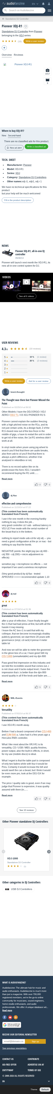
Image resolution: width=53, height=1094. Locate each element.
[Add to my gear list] (26, 26)
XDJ (21, 35)
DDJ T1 (14, 415)
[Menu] (49, 10)
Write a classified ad (36, 146)
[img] (9, 41)
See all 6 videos (26, 296)
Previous (3, 851)
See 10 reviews (26, 810)
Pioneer (38, 31)
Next (49, 851)
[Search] (6, 10)
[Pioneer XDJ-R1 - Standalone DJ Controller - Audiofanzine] (13, 3)
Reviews (18, 55)
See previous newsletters (14, 1048)
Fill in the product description (17, 200)
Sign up (35, 1041)
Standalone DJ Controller (15, 31)
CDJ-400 (46, 731)
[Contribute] (4, 47)
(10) (20, 41)
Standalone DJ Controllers (32, 177)
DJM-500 (11, 734)
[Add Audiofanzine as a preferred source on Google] (11, 1025)
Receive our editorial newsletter (19, 1034)
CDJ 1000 (7, 656)
